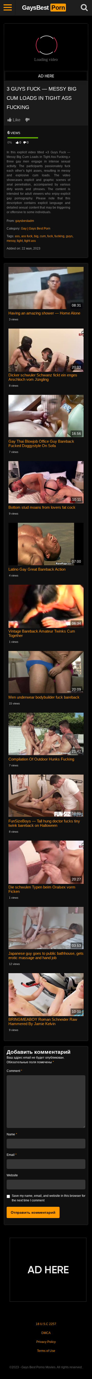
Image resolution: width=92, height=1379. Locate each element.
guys (69, 236)
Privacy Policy (46, 1342)
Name (12, 1134)
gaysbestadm (24, 221)
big (36, 236)
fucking (59, 236)
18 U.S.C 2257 (46, 1324)
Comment (14, 1071)
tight (20, 241)
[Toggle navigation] (7, 7)
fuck (50, 236)
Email (12, 1155)
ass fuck (26, 236)
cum (43, 236)
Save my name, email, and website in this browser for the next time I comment (48, 1198)
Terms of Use (46, 1351)
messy (11, 241)
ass (17, 236)
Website (12, 1175)
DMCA (46, 1333)
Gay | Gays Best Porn (35, 228)
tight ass (30, 241)
